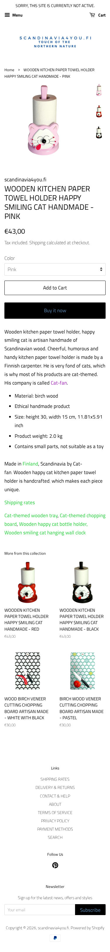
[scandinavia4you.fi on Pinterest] (55, 866)
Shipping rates (19, 502)
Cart (101, 15)
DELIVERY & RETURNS (55, 787)
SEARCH (55, 837)
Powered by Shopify (87, 928)
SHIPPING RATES (55, 779)
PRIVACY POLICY (55, 821)
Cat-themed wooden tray (30, 515)
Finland (30, 464)
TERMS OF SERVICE (55, 812)
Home (9, 70)
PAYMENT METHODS (55, 829)
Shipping (37, 242)
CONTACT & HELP (55, 796)
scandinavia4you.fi (53, 928)
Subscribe (90, 910)
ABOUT (55, 804)
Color (9, 258)
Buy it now (55, 310)
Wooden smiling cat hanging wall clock (45, 532)
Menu (17, 15)
